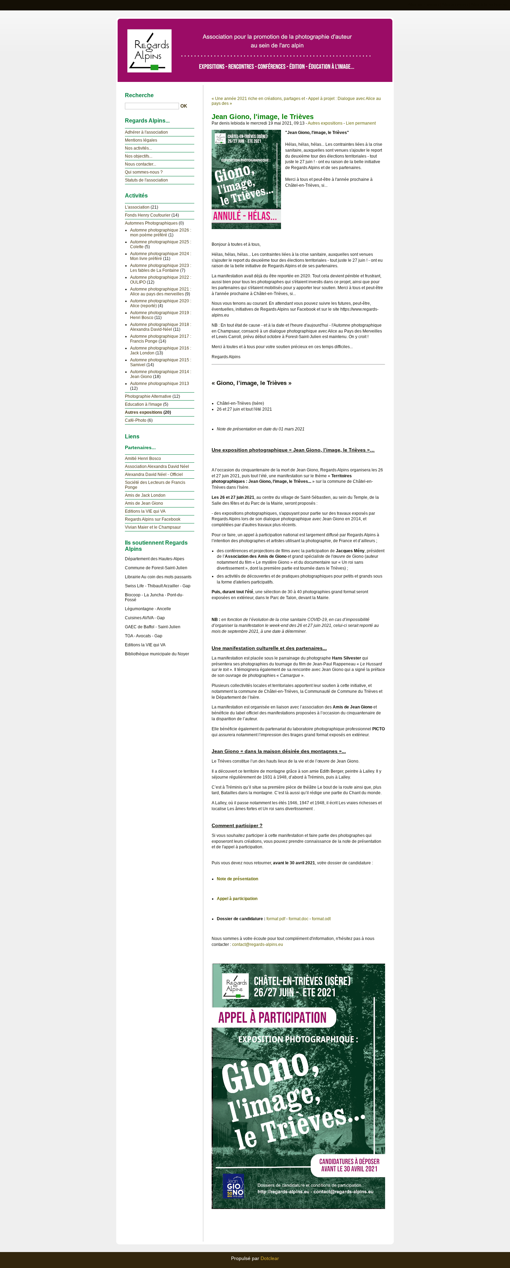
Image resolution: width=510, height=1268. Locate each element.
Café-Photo (135, 420)
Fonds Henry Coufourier (147, 215)
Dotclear (270, 1258)
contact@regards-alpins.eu (257, 944)
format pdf (275, 918)
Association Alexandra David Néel (157, 466)
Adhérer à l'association (146, 132)
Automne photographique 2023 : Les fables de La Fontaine (160, 268)
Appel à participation (237, 898)
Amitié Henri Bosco (143, 458)
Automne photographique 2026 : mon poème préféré (160, 232)
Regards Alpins (255, 49)
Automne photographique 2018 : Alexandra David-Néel (160, 327)
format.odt (321, 918)
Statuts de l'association (146, 180)
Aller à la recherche (489, 4)
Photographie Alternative (148, 396)
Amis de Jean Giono (144, 503)
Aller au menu (455, 4)
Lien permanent (361, 123)
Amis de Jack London (145, 495)
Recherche (139, 95)
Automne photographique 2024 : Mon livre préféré (160, 256)
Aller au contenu (423, 4)
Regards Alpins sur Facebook (152, 519)
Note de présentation (237, 878)
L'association (137, 207)
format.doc (298, 918)
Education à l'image (143, 404)
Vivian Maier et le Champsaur (153, 527)
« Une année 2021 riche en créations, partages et (258, 98)
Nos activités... (138, 148)
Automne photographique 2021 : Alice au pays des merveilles (160, 291)
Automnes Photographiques (151, 223)
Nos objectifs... (138, 156)
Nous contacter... (140, 164)
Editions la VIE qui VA (145, 511)
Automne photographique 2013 (159, 383)
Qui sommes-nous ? (144, 172)
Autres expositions (325, 123)
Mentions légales (141, 140)
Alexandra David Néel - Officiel (154, 474)
